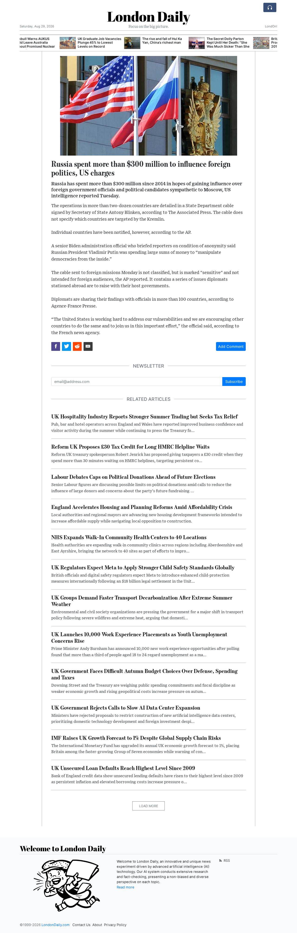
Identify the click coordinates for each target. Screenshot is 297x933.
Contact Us (81, 925)
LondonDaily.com (56, 925)
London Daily (148, 16)
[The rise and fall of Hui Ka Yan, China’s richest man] (92, 43)
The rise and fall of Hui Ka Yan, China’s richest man (122, 41)
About (97, 925)
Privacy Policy (115, 925)
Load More (148, 806)
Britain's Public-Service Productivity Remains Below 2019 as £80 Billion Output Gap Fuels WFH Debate (253, 44)
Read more (125, 887)
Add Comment (231, 346)
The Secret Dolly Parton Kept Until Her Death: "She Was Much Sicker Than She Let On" (188, 44)
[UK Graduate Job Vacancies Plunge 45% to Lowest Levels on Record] (28, 43)
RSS (226, 860)
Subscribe (234, 381)
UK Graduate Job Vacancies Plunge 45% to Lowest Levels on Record (59, 43)
